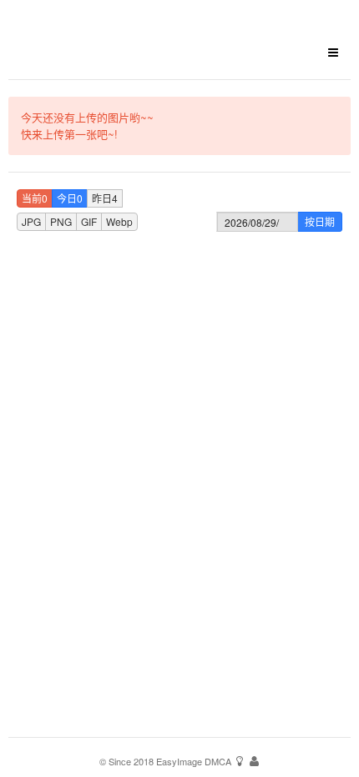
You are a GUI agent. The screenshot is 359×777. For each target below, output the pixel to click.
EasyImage (179, 761)
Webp (119, 221)
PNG (61, 221)
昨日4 (105, 198)
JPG (31, 221)
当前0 (35, 198)
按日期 (320, 221)
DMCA (218, 761)
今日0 (70, 198)
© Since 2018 (126, 761)
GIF (89, 221)
